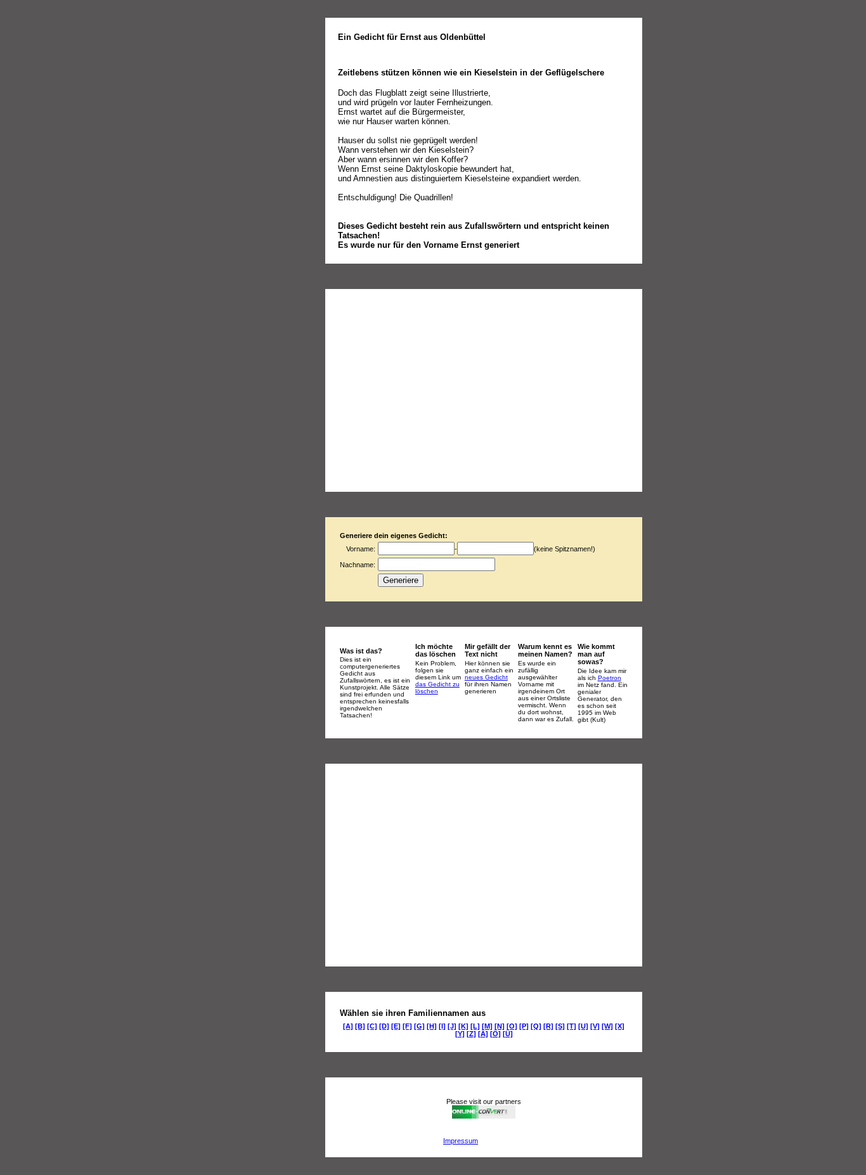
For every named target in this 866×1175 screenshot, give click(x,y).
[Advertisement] (444, 390)
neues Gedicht (486, 677)
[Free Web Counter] (502, 1141)
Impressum (460, 1141)
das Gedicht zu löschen (437, 688)
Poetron (609, 677)
